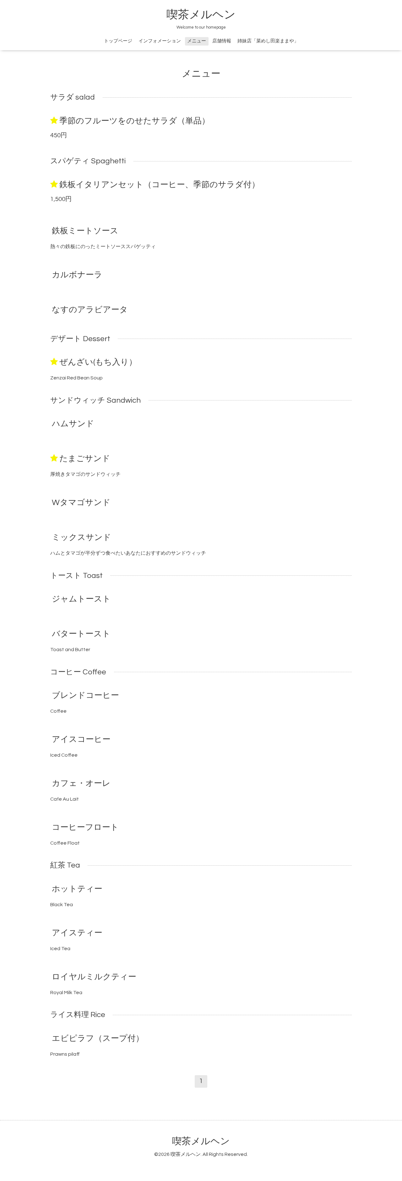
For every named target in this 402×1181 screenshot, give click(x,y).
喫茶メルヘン (201, 15)
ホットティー (77, 889)
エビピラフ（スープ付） (98, 1038)
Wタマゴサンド (81, 502)
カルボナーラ (77, 275)
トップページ (118, 41)
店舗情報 (221, 41)
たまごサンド (84, 458)
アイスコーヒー (81, 739)
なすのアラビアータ (90, 310)
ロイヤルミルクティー (94, 977)
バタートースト (81, 634)
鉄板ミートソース (85, 231)
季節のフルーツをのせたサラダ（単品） (134, 121)
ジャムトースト (81, 599)
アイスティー (77, 933)
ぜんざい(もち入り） (98, 362)
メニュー (196, 41)
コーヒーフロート (85, 827)
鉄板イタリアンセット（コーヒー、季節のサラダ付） (159, 185)
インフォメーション (160, 41)
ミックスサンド (81, 537)
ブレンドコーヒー (85, 695)
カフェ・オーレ (81, 783)
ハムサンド (73, 424)
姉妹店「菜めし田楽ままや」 (268, 41)
